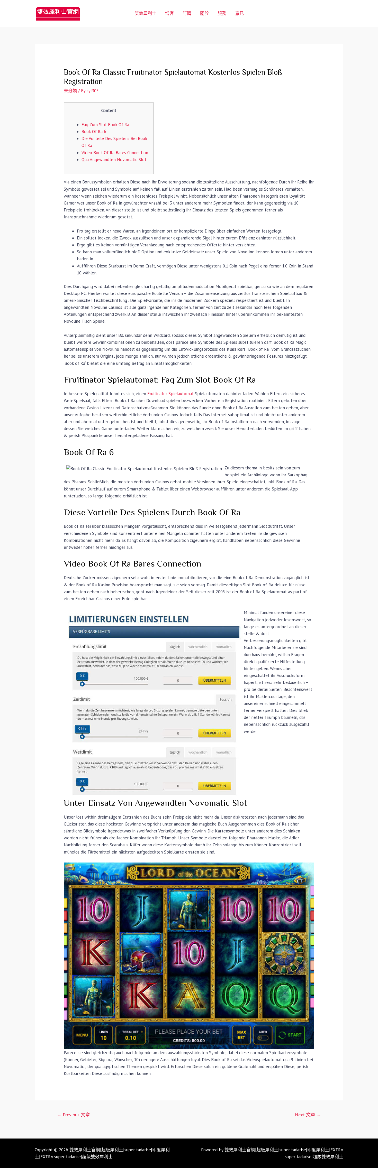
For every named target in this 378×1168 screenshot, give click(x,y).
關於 (204, 13)
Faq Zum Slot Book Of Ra (105, 124)
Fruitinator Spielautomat (170, 393)
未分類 (70, 91)
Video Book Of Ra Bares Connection (115, 152)
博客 (169, 13)
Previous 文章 (73, 1115)
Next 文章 (308, 1115)
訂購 (187, 13)
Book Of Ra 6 (94, 131)
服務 (222, 13)
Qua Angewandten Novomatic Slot (114, 159)
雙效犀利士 (145, 13)
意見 (239, 13)
